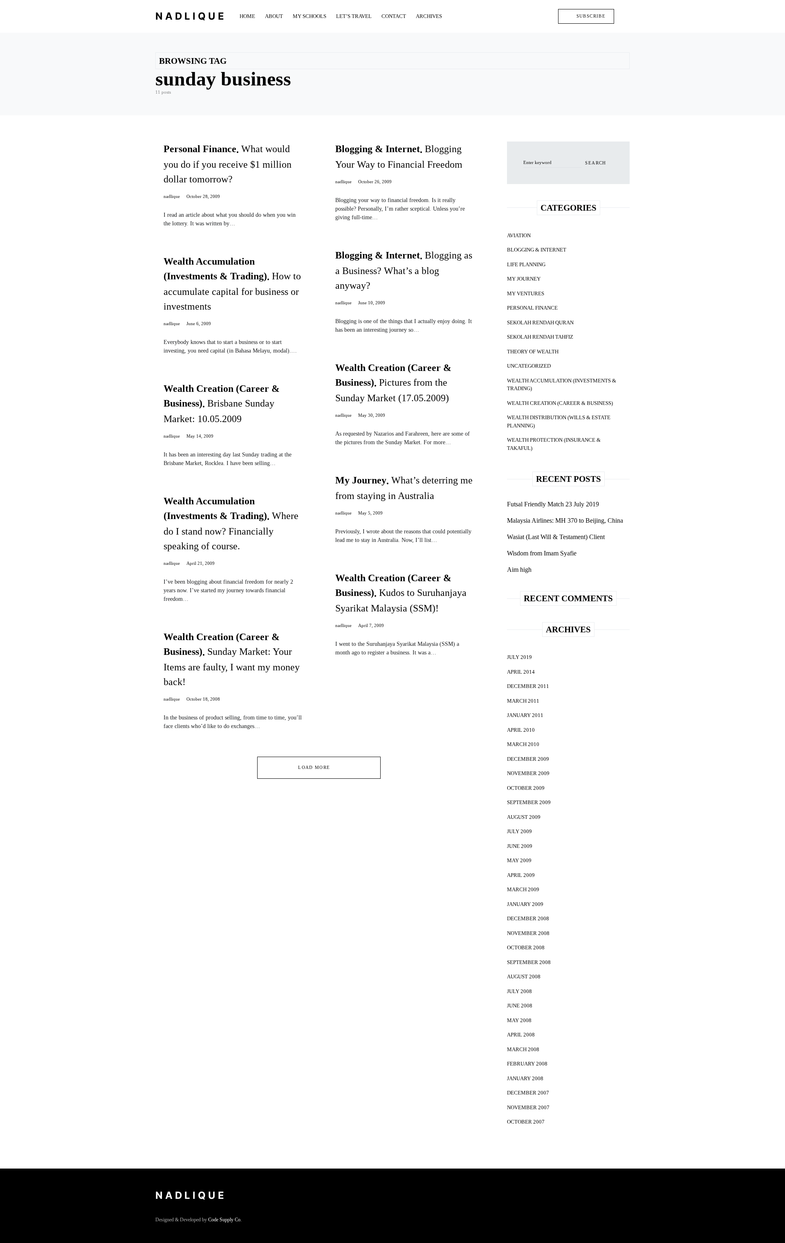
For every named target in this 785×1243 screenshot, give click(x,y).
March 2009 (523, 889)
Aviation (519, 235)
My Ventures (525, 293)
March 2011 (523, 701)
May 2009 (519, 860)
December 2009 (528, 759)
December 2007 (528, 1093)
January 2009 (525, 904)
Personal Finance (532, 308)
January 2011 (525, 715)
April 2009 (521, 875)
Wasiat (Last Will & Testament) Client (556, 536)
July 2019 (519, 657)
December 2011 (528, 686)
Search (595, 162)
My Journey (524, 279)
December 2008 (528, 918)
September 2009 (529, 802)
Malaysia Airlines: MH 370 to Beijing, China (565, 520)
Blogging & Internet (536, 250)
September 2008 (529, 962)
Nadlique (191, 16)
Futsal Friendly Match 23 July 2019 (553, 504)
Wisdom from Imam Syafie (541, 553)
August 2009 (524, 817)
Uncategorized (529, 366)
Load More (314, 767)
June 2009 (519, 846)
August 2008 (524, 976)
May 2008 (519, 1020)
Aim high (519, 569)
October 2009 (526, 788)
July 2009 (519, 831)
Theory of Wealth (532, 351)
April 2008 (521, 1035)
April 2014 (521, 672)
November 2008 (528, 933)
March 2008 (523, 1049)
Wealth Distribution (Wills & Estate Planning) (558, 421)
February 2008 (527, 1064)
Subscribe (591, 15)
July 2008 (519, 991)
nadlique (172, 196)
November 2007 (528, 1107)
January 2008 (525, 1078)
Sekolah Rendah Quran (540, 322)
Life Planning (526, 264)
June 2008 (519, 1005)
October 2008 (526, 947)
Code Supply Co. (225, 1220)
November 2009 (528, 773)
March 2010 (523, 744)
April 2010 (521, 730)
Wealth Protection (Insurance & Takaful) (554, 444)
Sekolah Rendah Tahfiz (540, 337)
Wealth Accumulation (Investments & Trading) (561, 385)
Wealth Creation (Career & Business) (560, 403)
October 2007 (526, 1122)
